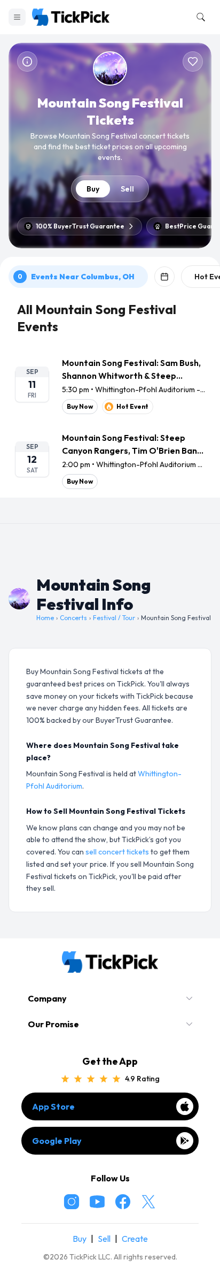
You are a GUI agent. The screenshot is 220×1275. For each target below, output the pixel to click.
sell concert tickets (117, 852)
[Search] (199, 17)
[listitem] (110, 385)
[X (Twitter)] (148, 1201)
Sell (127, 189)
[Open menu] (17, 17)
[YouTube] (97, 1201)
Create (135, 1238)
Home (45, 618)
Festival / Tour (114, 618)
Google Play (57, 1140)
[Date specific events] (164, 276)
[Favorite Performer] (193, 61)
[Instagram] (71, 1201)
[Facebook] (122, 1201)
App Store (53, 1106)
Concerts (73, 618)
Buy (93, 189)
